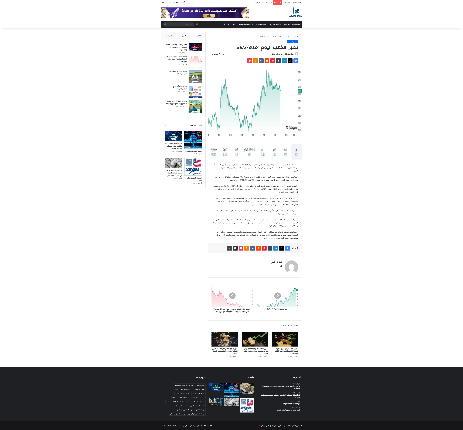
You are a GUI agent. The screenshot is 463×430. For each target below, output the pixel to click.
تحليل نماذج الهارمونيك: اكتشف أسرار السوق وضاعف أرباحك (173, 146)
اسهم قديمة (200, 385)
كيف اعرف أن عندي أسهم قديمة (180, 88)
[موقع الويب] (281, 266)
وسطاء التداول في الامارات (184, 410)
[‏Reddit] (267, 60)
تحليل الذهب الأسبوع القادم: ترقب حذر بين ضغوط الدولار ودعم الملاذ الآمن (256, 351)
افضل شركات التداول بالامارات (184, 385)
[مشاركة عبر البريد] (235, 248)
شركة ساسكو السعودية (178, 71)
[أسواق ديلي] (295, 12)
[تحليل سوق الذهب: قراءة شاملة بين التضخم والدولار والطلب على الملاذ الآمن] (224, 339)
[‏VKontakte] (261, 60)
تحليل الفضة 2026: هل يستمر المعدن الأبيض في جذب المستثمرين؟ (249, 2)
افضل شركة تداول (198, 389)
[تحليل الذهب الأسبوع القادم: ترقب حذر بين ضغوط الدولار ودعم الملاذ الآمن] (255, 339)
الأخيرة (183, 35)
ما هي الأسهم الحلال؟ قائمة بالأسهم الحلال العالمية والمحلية (176, 47)
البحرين (175, 389)
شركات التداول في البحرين (179, 397)
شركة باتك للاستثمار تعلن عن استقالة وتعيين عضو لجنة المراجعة (176, 59)
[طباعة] (229, 248)
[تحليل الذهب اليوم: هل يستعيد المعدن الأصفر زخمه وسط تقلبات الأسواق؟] (285, 339)
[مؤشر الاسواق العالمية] (193, 140)
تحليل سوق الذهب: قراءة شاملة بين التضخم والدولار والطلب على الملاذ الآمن (225, 351)
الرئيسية (294, 36)
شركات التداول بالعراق (197, 397)
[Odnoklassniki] (255, 60)
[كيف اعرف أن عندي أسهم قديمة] (195, 91)
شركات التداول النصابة (182, 393)
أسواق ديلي (290, 54)
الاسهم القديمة (185, 389)
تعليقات (169, 35)
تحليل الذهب (285, 36)
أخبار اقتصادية (261, 24)
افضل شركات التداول (292, 24)
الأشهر (198, 35)
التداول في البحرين (198, 393)
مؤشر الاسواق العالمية (193, 151)
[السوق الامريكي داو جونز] (193, 166)
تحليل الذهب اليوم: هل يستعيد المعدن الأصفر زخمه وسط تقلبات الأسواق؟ (286, 351)
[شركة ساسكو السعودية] (195, 76)
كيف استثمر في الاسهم (180, 406)
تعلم (234, 24)
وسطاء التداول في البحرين (196, 414)
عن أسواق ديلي (187, 426)
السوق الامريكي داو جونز (194, 179)
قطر (168, 401)
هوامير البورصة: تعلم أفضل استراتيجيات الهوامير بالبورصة (176, 103)
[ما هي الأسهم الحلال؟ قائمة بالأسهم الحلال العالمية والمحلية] (195, 47)
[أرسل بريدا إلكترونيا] (286, 54)
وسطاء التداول (199, 410)
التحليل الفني (276, 24)
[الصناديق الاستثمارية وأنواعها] (247, 388)
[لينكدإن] (284, 60)
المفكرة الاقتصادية (246, 24)
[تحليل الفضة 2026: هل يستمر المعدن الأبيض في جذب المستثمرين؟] (173, 163)
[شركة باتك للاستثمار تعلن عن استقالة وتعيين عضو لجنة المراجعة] (195, 61)
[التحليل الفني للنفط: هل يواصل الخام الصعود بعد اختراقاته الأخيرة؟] (216, 402)
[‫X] (290, 60)
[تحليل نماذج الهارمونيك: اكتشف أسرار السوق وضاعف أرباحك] (173, 136)
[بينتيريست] (272, 60)
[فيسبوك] (295, 60)
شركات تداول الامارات (179, 401)
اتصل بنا (226, 24)
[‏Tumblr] (278, 60)
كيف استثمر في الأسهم (197, 406)
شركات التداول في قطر (197, 401)
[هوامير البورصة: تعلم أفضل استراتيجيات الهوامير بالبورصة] (195, 106)
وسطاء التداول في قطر (177, 414)
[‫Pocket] (249, 60)
